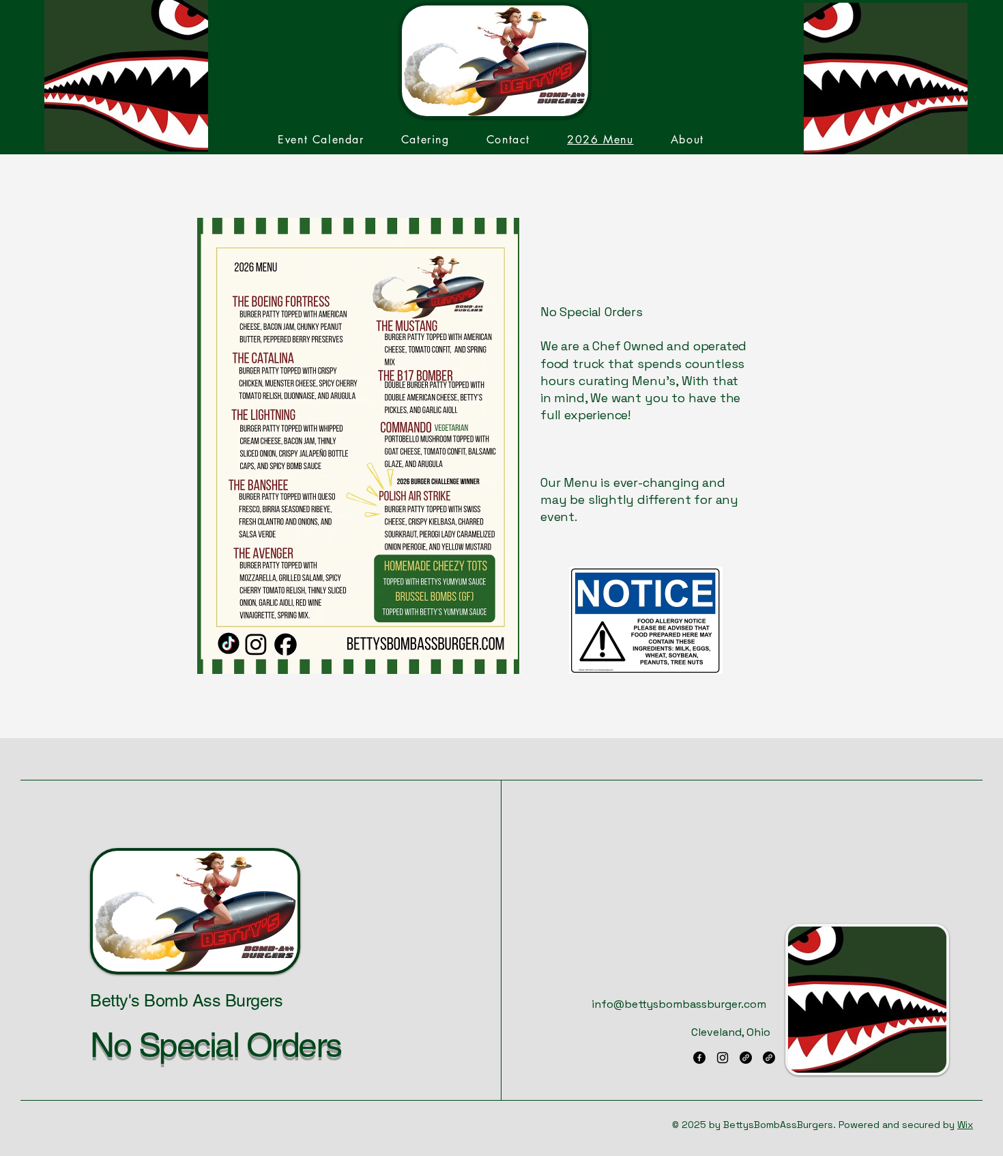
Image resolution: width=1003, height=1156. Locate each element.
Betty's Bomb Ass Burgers (186, 1001)
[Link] (745, 1057)
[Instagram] (722, 1057)
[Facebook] (699, 1057)
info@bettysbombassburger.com (679, 1004)
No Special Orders (215, 1045)
